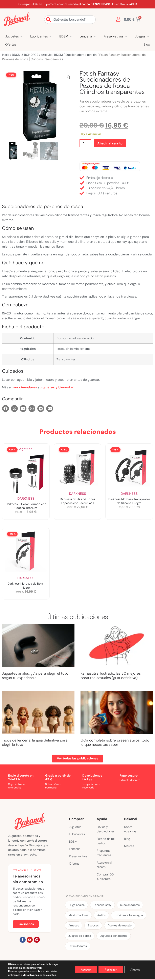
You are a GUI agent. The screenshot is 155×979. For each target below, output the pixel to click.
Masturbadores (78, 915)
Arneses (73, 925)
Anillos (101, 915)
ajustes (51, 975)
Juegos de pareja (79, 936)
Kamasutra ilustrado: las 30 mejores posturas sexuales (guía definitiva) (111, 675)
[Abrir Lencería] (94, 36)
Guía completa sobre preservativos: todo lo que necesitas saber (115, 742)
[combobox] (70, 19)
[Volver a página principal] (17, 19)
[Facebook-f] (23, 940)
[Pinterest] (37, 940)
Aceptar (86, 970)
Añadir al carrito (110, 143)
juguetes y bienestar (57, 387)
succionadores (25, 387)
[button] (68, 77)
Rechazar (111, 970)
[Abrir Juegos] (148, 36)
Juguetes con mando (113, 936)
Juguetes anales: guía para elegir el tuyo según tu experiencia (35, 675)
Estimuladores (77, 946)
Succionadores (130, 905)
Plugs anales (76, 905)
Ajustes (135, 970)
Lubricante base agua (128, 915)
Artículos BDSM (52, 55)
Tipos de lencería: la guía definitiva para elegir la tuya (35, 742)
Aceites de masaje (120, 925)
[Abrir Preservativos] (126, 36)
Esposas (93, 925)
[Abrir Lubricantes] (50, 36)
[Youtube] (30, 940)
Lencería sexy (102, 905)
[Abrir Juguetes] (21, 36)
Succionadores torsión (81, 55)
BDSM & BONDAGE (25, 55)
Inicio (5, 55)
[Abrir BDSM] (70, 36)
